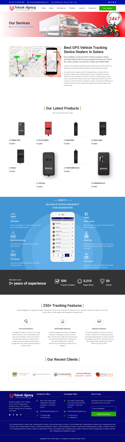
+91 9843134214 (73, 415)
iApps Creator (81, 438)
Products (72, 8)
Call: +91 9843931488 (18, 2)
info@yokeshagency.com (51, 411)
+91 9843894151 (73, 417)
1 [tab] (62, 189)
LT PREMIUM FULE (98, 183)
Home (44, 8)
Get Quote (107, 8)
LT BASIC (12, 168)
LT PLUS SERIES (43, 140)
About (51, 8)
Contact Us (92, 8)
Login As (82, 8)
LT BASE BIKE (69, 140)
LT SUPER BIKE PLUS (71, 168)
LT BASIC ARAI (96, 140)
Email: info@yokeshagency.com (39, 2)
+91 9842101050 (45, 417)
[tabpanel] (62, 154)
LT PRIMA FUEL (14, 140)
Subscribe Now (103, 414)
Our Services (61, 8)
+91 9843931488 (45, 415)
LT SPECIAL (41, 183)
